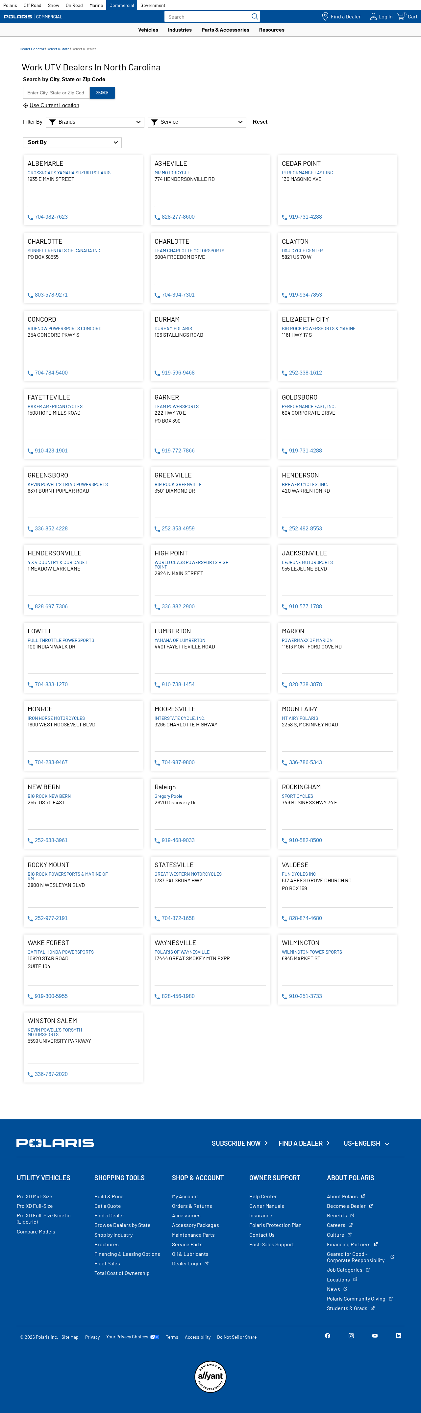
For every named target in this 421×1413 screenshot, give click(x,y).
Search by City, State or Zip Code (64, 79)
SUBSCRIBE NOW (236, 1143)
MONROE (40, 709)
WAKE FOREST (48, 942)
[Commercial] (32, 16)
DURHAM (167, 319)
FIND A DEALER (301, 1143)
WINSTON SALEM (52, 1020)
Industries (180, 29)
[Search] (253, 16)
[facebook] (327, 1336)
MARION (293, 631)
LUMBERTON (173, 631)
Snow (53, 5)
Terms (172, 1337)
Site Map (70, 1337)
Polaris (10, 5)
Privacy (92, 1337)
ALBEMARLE (45, 163)
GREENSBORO (48, 475)
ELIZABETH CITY (305, 319)
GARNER (167, 397)
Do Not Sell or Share (237, 1337)
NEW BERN (44, 787)
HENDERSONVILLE (55, 553)
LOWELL (40, 631)
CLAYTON (295, 241)
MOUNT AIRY (299, 709)
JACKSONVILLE (304, 553)
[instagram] (351, 1336)
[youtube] (375, 1336)
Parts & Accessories (225, 29)
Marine (96, 5)
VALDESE (295, 864)
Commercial (122, 5)
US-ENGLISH (363, 1143)
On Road (74, 5)
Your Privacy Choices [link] (127, 1336)
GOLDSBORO (299, 397)
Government (152, 5)
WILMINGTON (301, 942)
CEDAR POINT (301, 163)
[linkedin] (398, 1336)
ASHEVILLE (171, 163)
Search (102, 92)
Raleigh (165, 787)
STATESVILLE (174, 864)
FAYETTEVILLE (49, 397)
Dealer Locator (32, 48)
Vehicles (148, 29)
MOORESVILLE (175, 709)
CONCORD (42, 319)
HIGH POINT (171, 553)
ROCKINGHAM (301, 787)
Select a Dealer (84, 48)
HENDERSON (300, 475)
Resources (272, 29)
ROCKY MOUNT (48, 864)
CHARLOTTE (45, 241)
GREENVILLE (173, 475)
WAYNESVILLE (175, 942)
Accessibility (197, 1337)
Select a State (58, 48)
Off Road (32, 5)
